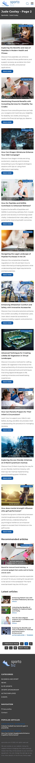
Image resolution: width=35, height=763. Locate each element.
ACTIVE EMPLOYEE (8, 693)
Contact (4, 712)
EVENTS (4, 697)
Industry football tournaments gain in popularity (14, 727)
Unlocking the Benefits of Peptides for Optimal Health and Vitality (22, 609)
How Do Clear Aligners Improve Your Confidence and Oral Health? (22, 619)
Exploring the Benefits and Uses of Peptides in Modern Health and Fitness (16, 50)
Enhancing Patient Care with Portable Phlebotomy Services (22, 598)
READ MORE (7, 71)
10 (15, 648)
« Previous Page (10, 644)
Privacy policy (6, 709)
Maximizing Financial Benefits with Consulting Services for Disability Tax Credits (17, 104)
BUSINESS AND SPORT (9, 679)
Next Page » (24, 648)
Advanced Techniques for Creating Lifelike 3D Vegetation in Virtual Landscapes (16, 355)
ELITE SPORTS (6, 686)
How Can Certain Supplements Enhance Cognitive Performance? (15, 734)
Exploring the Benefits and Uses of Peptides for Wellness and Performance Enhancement (22, 630)
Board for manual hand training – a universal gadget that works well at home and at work (17, 570)
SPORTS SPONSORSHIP (10, 690)
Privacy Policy (22, 755)
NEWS (3, 683)
